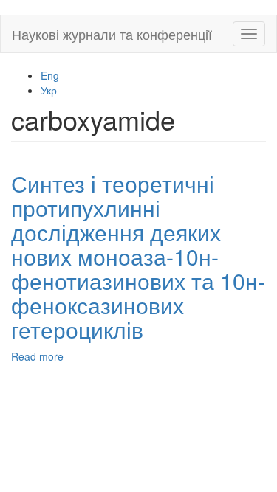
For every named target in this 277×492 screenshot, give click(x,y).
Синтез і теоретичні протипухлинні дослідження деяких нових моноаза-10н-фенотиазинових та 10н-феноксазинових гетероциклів (138, 256)
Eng (50, 75)
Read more (37, 356)
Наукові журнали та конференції (112, 34)
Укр (49, 90)
